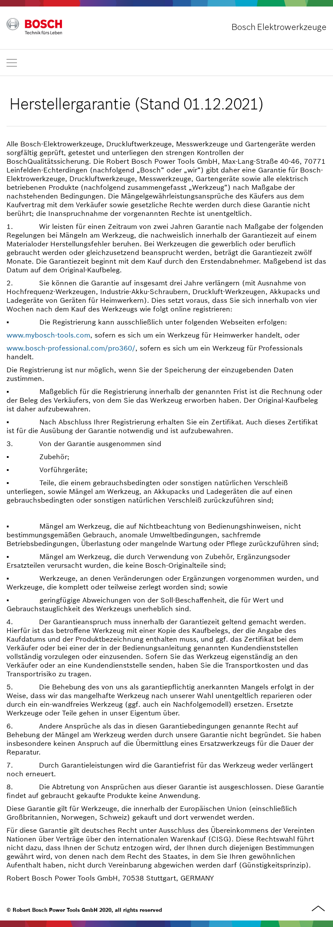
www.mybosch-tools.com (48, 335)
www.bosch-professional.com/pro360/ (71, 348)
